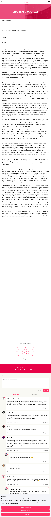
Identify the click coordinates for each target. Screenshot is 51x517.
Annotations (34, 394)
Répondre (16, 408)
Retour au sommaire (7, 20)
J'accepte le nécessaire (25, 507)
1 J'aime (10, 450)
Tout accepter (25, 514)
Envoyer (46, 390)
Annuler (39, 390)
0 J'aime (10, 408)
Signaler (26, 359)
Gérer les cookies (25, 510)
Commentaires (16, 394)
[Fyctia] (25, 2)
